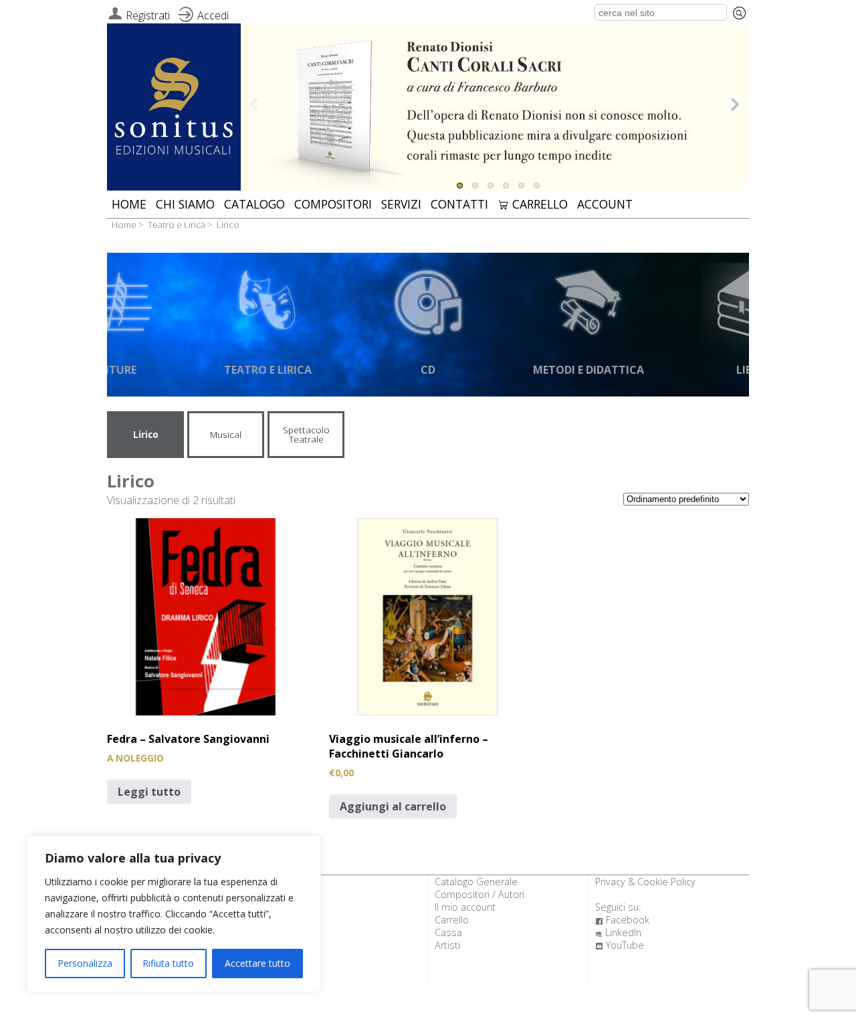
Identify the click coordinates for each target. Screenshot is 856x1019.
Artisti (447, 945)
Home (129, 204)
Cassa (448, 932)
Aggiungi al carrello (393, 806)
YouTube (619, 945)
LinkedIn (618, 932)
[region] (174, 914)
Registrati (148, 15)
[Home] (174, 108)
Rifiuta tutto (168, 963)
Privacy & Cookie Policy (645, 881)
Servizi (401, 204)
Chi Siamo (185, 204)
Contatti (459, 204)
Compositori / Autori (479, 894)
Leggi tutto (149, 791)
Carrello (533, 204)
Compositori (333, 204)
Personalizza (85, 963)
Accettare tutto (257, 963)
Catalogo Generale (476, 881)
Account (605, 204)
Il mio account (465, 907)
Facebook (622, 919)
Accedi (213, 15)
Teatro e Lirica (176, 225)
